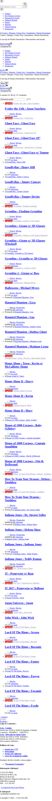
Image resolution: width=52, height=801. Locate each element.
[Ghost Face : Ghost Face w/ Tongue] (27, 147)
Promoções (9, 66)
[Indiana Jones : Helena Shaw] (25, 524)
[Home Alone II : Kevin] (22, 391)
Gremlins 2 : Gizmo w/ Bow (22, 273)
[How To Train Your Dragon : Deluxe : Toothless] (31, 474)
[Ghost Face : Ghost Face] (22, 118)
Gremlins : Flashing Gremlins (23, 211)
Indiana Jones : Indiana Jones (23, 544)
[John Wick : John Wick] (22, 612)
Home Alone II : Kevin (19, 395)
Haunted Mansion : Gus (19, 317)
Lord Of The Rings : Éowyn (22, 676)
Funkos (8, 51)
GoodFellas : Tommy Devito (22, 196)
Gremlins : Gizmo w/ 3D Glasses (25, 225)
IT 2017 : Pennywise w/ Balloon (24, 588)
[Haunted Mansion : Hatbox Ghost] (27, 327)
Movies (18, 114)
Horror (12, 114)
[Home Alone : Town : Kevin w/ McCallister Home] (25, 358)
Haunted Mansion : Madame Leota (26, 346)
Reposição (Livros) (12, 55)
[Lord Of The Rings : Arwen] (24, 627)
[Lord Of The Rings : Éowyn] (17, 671)
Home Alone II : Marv (19, 410)
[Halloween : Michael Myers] (24, 283)
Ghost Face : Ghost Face (20, 123)
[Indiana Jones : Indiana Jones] (17, 539)
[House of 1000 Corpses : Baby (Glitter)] (21, 420)
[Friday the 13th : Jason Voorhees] (25, 103)
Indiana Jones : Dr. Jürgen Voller (25, 515)
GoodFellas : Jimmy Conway (23, 182)
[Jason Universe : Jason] (14, 598)
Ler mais (14, 116)
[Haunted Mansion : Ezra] (23, 297)
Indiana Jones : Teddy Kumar (23, 558)
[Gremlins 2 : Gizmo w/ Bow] (24, 268)
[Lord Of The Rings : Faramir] (17, 686)
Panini (7, 59)
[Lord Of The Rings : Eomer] (24, 656)
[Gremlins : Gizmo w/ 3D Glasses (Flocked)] (30, 235)
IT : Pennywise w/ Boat (19, 573)
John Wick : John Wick (19, 617)
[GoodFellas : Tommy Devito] (17, 191)
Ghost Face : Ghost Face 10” (22, 138)
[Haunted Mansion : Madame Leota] (27, 341)
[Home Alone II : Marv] (21, 405)
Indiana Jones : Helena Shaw (23, 529)
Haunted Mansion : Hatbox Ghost (26, 331)
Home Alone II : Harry (19, 381)
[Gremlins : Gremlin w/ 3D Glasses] (19, 253)
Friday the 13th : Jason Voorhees (25, 108)
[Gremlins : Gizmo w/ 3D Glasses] (26, 221)
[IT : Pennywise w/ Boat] (22, 568)
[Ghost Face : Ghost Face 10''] (24, 133)
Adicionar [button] (14, 175)
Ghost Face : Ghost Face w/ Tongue (27, 152)
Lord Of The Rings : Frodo (21, 705)
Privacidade (9, 752)
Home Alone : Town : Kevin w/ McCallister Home (24, 365)
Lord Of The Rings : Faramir (23, 691)
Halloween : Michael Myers (22, 287)
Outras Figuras (10, 64)
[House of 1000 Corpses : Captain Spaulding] (22, 438)
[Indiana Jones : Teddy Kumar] (25, 554)
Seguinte (3, 721)
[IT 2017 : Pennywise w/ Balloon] (25, 583)
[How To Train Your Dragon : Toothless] (28, 492)
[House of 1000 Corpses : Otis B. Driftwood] (22, 456)
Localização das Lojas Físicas (12, 787)
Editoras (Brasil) (11, 57)
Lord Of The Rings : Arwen (22, 632)
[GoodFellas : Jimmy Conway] (17, 177)
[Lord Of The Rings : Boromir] (24, 642)
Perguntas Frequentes (15, 764)
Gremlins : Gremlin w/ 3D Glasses (26, 258)
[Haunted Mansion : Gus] (23, 312)
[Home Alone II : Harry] (14, 376)
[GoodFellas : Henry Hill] (15, 162)
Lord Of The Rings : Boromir (23, 646)
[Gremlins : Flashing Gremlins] (24, 206)
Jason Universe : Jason (19, 603)
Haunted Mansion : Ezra (20, 302)
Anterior (4, 717)
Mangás (8, 62)
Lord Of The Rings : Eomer (22, 661)
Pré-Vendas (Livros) (12, 53)
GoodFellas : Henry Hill (20, 167)
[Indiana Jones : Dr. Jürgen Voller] (26, 510)
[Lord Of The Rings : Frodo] (23, 700)
